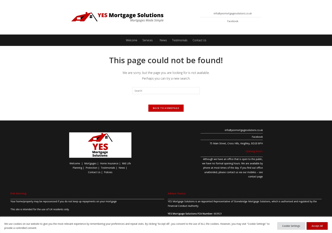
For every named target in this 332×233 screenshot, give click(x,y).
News (163, 40)
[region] (166, 225)
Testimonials (179, 40)
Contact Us (199, 40)
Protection (91, 167)
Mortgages (90, 163)
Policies (108, 172)
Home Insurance (109, 163)
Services (147, 40)
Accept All (317, 225)
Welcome (131, 40)
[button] (148, 40)
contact (252, 176)
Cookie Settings (291, 225)
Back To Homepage (166, 108)
